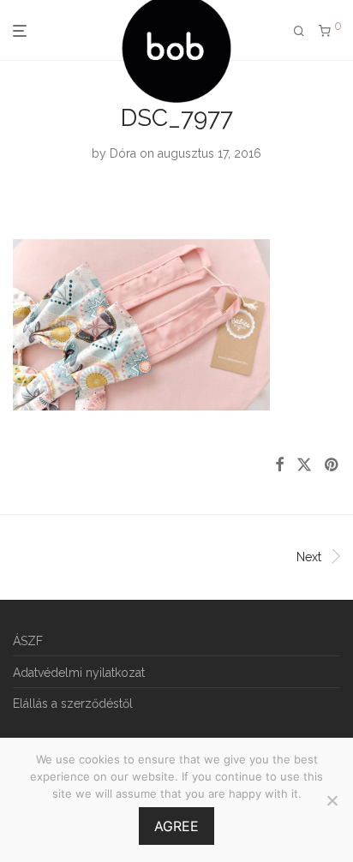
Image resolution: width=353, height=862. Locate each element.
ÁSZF (28, 641)
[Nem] (331, 800)
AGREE (176, 826)
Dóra (123, 153)
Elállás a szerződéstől (73, 703)
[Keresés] (299, 31)
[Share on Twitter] (304, 465)
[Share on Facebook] (279, 465)
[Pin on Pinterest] (332, 465)
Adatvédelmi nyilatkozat (79, 672)
